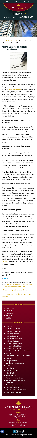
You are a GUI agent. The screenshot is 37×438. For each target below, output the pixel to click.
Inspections (10, 368)
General (8, 366)
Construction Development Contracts (18, 351)
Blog (17, 41)
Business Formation (14, 331)
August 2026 (10, 308)
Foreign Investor (11, 361)
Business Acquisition (14, 329)
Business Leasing (12, 336)
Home (7, 1)
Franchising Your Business (15, 363)
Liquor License (11, 375)
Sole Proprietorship (12, 387)
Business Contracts (12, 334)
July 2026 (9, 311)
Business (22, 41)
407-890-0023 (26, 17)
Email (15, 1)
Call (11, 1)
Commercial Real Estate (14, 343)
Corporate (9, 353)
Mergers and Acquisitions (14, 378)
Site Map (14, 425)
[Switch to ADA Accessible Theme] (2, 431)
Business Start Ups (12, 341)
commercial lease (15, 89)
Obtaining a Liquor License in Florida (15, 290)
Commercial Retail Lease (14, 346)
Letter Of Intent (11, 373)
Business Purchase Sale (14, 339)
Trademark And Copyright (14, 392)
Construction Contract (13, 348)
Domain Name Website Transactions (18, 356)
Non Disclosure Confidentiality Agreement (16, 381)
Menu (28, 1)
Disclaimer (22, 425)
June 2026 (9, 313)
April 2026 (9, 318)
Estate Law (9, 358)
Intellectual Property (12, 370)
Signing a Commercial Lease (16, 287)
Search (20, 1)
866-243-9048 (23, 422)
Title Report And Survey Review (16, 390)
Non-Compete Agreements (15, 385)
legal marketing (14, 435)
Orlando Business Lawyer (8, 41)
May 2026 (9, 315)
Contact (4, 261)
